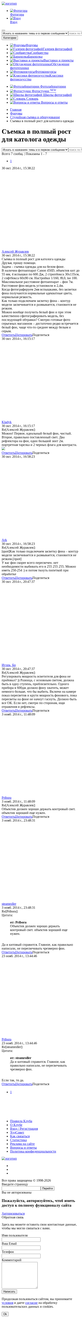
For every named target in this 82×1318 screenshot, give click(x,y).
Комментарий (11, 1260)
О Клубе (16, 1125)
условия (7, 1303)
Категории (9, 37)
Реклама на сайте (22, 1144)
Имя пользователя (15, 1235)
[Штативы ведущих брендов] (41, 1114)
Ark (4, 540)
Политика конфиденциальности (33, 1151)
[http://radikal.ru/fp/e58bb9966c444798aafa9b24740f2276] (3, 449)
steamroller (9, 904)
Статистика (18, 1140)
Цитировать (23, 335)
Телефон (8, 1252)
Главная (15, 109)
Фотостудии (43, 91)
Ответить (8, 335)
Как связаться (20, 1136)
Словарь (31, 98)
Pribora (6, 797)
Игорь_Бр (9, 665)
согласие (31, 1303)
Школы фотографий (57, 95)
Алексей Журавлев (15, 251)
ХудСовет (17, 1132)
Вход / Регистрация (24, 1128)
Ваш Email (9, 1243)
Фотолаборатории (52, 86)
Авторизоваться (13, 1213)
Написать (9, 1291)
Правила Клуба (21, 1121)
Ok (5, 1314)
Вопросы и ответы (54, 102)
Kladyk (7, 422)
